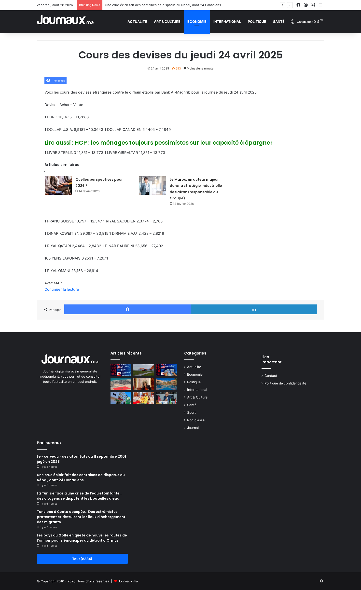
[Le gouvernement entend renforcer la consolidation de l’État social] (143, 384)
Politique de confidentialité (285, 383)
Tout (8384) (82, 559)
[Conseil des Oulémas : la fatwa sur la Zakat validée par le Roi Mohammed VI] (143, 398)
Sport (191, 412)
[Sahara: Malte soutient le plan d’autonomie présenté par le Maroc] (121, 384)
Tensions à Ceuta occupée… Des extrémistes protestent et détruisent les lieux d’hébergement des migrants (81, 516)
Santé (279, 21)
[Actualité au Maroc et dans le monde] (65, 21)
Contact (270, 376)
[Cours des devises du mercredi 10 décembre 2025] (166, 370)
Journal (193, 428)
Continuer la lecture (61, 289)
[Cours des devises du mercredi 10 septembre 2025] (121, 370)
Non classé (196, 420)
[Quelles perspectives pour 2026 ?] (58, 185)
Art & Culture (167, 21)
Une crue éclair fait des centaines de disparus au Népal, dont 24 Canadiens (163, 5)
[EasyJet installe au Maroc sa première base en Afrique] (143, 370)
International (227, 21)
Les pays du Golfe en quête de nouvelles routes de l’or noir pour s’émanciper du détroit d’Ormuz (82, 538)
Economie (197, 21)
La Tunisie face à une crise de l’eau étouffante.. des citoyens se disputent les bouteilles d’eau (79, 496)
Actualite (137, 21)
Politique (257, 21)
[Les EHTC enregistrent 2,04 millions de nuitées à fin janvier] (166, 384)
